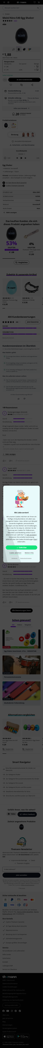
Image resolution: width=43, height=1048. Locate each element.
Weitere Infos (29, 553)
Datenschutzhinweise (25, 558)
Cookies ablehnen (15, 553)
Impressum (15, 558)
